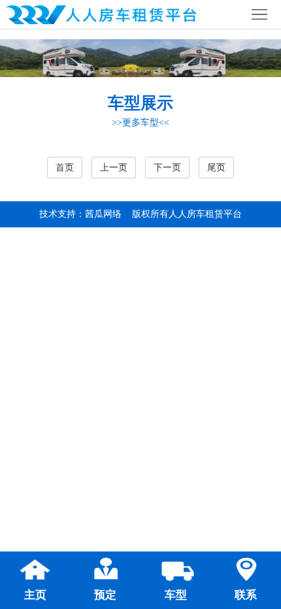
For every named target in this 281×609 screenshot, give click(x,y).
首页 (65, 168)
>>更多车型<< (140, 122)
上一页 (113, 168)
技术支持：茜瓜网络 (80, 214)
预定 (105, 595)
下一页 (167, 168)
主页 (35, 595)
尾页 (216, 168)
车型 (176, 595)
